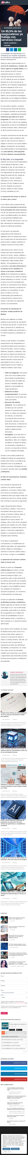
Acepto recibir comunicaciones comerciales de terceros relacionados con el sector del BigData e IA (14, 1007)
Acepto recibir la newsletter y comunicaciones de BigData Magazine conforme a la (13, 1002)
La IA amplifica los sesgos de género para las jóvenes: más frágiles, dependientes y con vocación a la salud (18, 963)
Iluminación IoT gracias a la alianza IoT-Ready (16, 1121)
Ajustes (5, 1151)
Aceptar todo (6, 1148)
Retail (18, 1093)
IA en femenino (13, 966)
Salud (23, 1113)
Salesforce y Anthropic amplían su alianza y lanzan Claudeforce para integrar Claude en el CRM (14, 786)
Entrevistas (15, 1100)
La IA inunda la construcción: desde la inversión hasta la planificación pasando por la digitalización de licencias (18, 954)
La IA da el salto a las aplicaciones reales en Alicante (17, 927)
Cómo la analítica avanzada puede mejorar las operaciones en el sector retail (15, 1089)
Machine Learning (18, 1113)
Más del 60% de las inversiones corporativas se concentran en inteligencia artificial (16, 936)
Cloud (15, 28)
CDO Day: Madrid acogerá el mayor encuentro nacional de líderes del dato (17, 945)
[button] (26, 2)
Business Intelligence (17, 1092)
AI (10, 920)
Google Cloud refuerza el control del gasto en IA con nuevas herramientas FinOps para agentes (14, 714)
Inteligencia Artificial (20, 966)
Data (19, 28)
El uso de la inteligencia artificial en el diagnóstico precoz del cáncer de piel (15, 1109)
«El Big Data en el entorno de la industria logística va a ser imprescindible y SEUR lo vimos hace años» (16, 1097)
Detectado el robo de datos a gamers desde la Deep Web (15, 1116)
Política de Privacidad (21, 1002)
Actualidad (8, 28)
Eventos (13, 920)
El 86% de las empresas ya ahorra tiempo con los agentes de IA (17, 918)
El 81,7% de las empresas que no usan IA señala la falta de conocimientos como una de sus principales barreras (14, 750)
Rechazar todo (15, 1148)
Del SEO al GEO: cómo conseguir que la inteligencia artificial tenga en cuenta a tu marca (13, 893)
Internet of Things (20, 1105)
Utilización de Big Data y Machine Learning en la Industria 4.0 (15, 1103)
